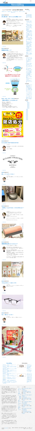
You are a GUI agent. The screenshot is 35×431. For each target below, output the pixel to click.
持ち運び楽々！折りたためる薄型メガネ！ (12, 16)
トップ (3, 6)
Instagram (24, 393)
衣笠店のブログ (10, 11)
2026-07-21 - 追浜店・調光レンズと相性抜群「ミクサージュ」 (29, 54)
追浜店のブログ (4, 11)
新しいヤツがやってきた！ (8, 174)
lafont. (30, 86)
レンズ (19, 392)
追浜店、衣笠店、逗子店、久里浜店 (8, 98)
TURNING (27, 86)
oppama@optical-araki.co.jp (27, 391)
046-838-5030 (25, 410)
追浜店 (3, 48)
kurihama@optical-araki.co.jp (27, 411)
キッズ (19, 391)
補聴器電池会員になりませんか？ (10, 243)
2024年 (27, 110)
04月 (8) (28, 105)
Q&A (18, 400)
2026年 (27, 101)
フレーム (29, 95)
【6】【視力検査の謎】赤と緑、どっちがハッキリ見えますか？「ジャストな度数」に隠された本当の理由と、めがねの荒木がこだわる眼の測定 (29, 71)
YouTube (29, 392)
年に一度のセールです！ (8, 314)
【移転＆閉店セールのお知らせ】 (10, 100)
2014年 (27, 119)
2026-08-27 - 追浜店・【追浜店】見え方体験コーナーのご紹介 (29, 25)
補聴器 (19, 393)
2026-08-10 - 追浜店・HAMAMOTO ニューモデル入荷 (29, 47)
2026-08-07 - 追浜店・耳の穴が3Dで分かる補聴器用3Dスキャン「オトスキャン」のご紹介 (29, 50)
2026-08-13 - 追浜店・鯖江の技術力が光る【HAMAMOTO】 (29, 42)
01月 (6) (28, 108)
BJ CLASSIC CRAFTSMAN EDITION (10, 142)
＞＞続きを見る (4, 28)
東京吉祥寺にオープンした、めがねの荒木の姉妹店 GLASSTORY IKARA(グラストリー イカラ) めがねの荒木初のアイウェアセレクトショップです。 (29, 368)
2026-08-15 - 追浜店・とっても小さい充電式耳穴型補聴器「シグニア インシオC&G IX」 (29, 39)
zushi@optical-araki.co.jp (26, 404)
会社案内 (19, 407)
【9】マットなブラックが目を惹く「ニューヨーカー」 (29, 79)
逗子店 (20, 397)
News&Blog (9, 363)
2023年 (27, 111)
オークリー (29, 90)
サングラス (28, 93)
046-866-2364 (25, 390)
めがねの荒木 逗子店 (29, 16)
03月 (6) (28, 106)
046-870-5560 (25, 403)
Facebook (24, 392)
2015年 (27, 118)
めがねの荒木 (7, 2)
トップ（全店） (28, 10)
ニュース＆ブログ (7, 6)
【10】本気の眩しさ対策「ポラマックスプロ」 (29, 81)
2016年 (27, 117)
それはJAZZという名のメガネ (9, 282)
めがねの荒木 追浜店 (29, 14)
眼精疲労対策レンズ (6, 50)
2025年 (27, 109)
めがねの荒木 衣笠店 (29, 15)
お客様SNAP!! (29, 88)
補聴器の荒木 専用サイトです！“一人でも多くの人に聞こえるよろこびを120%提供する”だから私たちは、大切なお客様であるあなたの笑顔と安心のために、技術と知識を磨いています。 (29, 378)
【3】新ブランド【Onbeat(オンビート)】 (28, 61)
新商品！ (31, 98)
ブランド (19, 390)
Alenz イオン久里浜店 (29, 17)
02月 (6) (28, 107)
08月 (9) (28, 102)
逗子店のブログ (15, 11)
